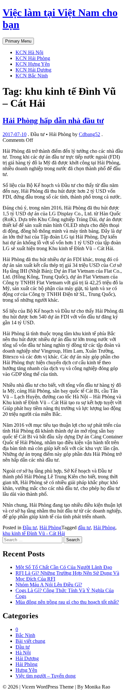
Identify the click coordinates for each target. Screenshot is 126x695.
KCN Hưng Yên (33, 64)
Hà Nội (23, 652)
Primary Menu (18, 41)
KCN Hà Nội (29, 52)
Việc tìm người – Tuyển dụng (46, 676)
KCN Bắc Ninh (32, 75)
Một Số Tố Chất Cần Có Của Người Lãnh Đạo (64, 567)
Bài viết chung (30, 641)
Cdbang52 (89, 134)
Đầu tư (30, 527)
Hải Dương (27, 658)
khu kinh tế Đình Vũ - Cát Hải (34, 533)
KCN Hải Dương (33, 70)
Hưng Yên (26, 670)
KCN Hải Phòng (33, 58)
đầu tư (84, 527)
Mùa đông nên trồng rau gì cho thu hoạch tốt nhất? (67, 602)
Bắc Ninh (25, 635)
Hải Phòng (50, 527)
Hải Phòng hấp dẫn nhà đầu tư (53, 120)
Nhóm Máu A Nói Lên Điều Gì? (49, 584)
